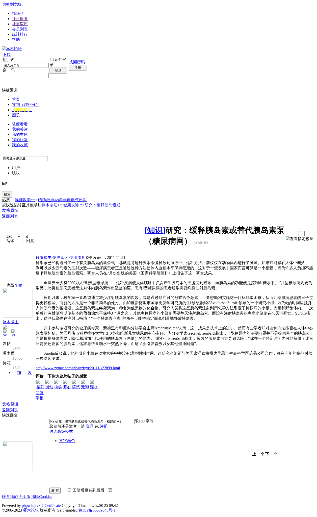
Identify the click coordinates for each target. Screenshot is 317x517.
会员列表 (20, 29)
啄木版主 (11, 322)
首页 (16, 99)
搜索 (7, 194)
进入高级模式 (61, 431)
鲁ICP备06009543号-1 (97, 510)
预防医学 (47, 200)
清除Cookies (41, 496)
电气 (75, 200)
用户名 (9, 60)
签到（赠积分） (26, 104)
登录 (58, 70)
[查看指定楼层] (300, 239)
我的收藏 (20, 145)
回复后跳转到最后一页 (92, 490)
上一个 (258, 454)
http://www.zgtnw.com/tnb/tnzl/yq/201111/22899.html (78, 368)
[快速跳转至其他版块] (22, 205)
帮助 (16, 39)
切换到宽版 (12, 4)
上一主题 (288, 234)
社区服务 (20, 19)
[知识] (155, 230)
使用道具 (77, 257)
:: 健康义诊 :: (71, 205)
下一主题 (292, 234)
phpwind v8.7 (33, 505)
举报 (40, 398)
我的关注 (20, 129)
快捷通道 (10, 90)
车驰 (18, 285)
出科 (83, 200)
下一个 (271, 454)
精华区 (18, 13)
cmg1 (35, 200)
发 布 (55, 490)
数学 (27, 200)
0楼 (89, 257)
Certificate (53, 505)
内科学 (61, 200)
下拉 (7, 54)
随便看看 (20, 124)
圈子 (16, 115)
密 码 (9, 70)
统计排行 (20, 34)
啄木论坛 (49, 205)
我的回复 (20, 140)
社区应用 (20, 24)
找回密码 (77, 62)
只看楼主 (44, 257)
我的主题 (20, 134)
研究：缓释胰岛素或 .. (104, 205)
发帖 (6, 210)
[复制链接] (201, 243)
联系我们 (10, 496)
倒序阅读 (60, 257)
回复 (15, 210)
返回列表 (10, 216)
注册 (78, 68)
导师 (19, 200)
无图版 (24, 496)
